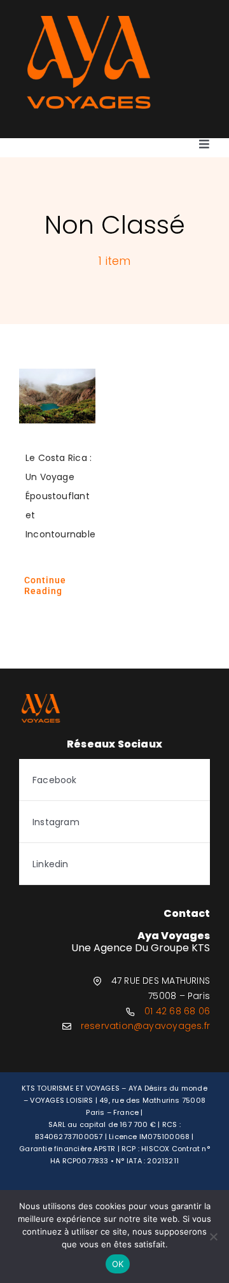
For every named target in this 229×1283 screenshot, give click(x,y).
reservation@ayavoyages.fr (145, 1025)
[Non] (213, 1236)
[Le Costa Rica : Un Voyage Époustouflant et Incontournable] (57, 396)
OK (118, 1264)
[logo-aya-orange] (88, 20)
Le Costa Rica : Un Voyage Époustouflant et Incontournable (60, 496)
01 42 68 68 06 (177, 1011)
